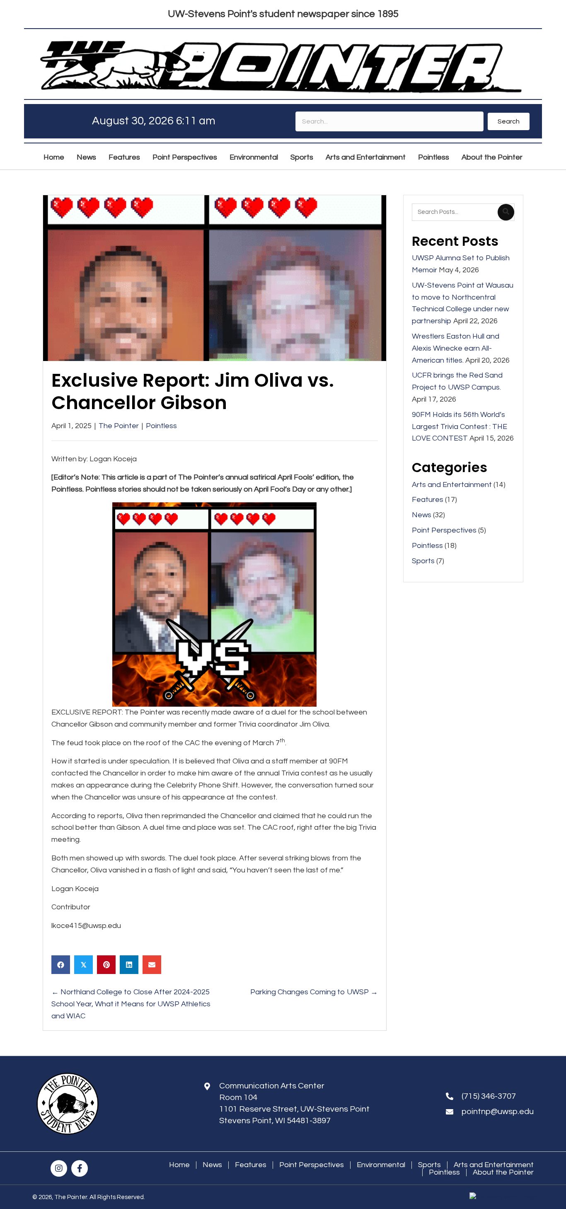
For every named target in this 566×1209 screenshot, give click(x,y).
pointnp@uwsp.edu (498, 1111)
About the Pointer (503, 1172)
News (421, 515)
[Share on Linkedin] (129, 964)
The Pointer (119, 426)
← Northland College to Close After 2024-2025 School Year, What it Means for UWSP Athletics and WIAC (130, 1004)
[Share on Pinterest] (106, 964)
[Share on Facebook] (60, 964)
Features (427, 500)
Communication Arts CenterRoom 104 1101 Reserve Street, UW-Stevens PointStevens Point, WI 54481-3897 (294, 1103)
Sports (423, 561)
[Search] (506, 212)
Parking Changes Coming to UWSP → (314, 992)
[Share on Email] (152, 964)
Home (179, 1165)
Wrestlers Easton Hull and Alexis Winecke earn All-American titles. (455, 348)
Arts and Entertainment (452, 485)
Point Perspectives (444, 530)
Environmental (381, 1165)
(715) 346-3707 (489, 1096)
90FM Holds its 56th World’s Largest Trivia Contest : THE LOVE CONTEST (459, 427)
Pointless (161, 426)
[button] (509, 121)
